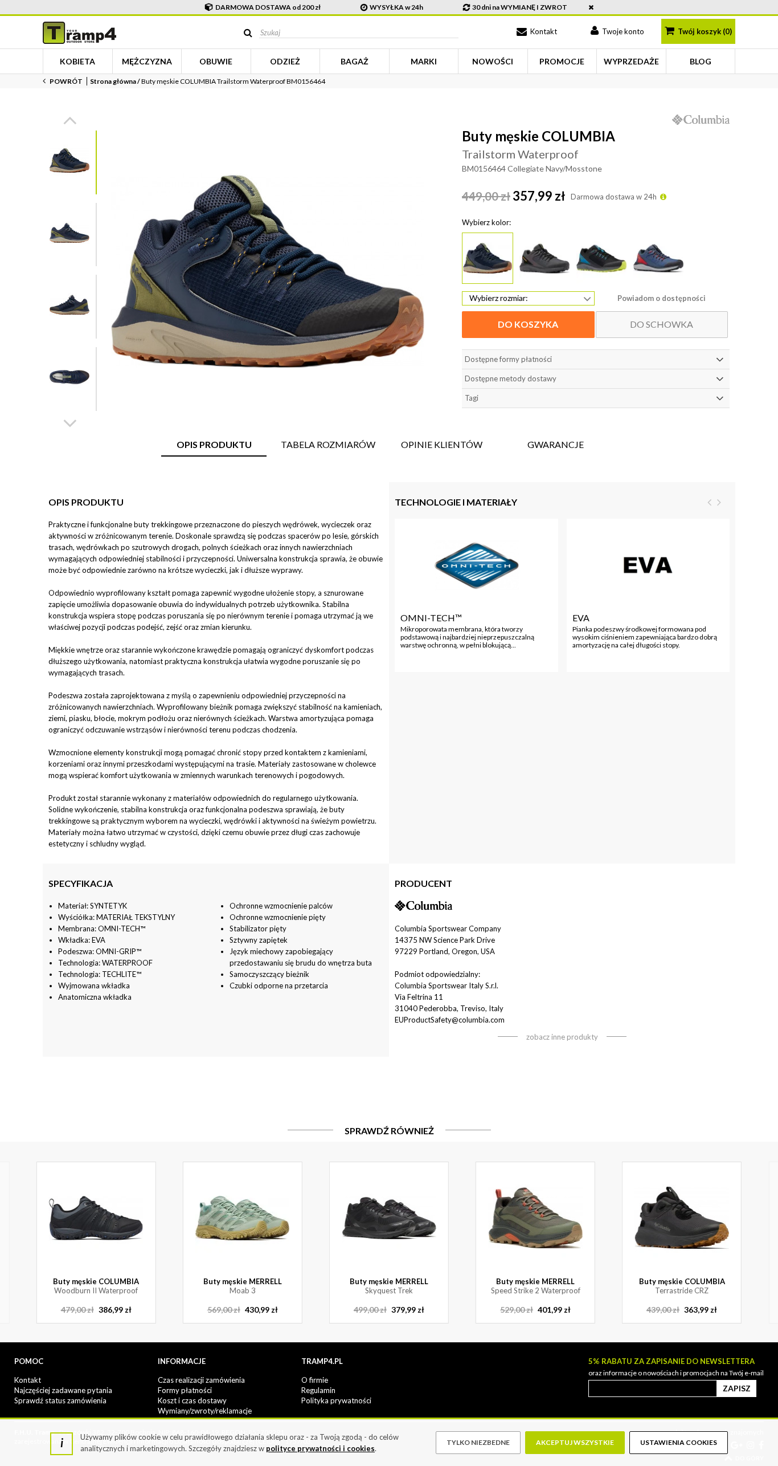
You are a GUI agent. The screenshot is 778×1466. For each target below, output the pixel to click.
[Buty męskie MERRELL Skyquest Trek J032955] (389, 1218)
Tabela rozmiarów (328, 444)
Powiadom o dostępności (661, 298)
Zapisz (737, 1388)
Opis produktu (214, 444)
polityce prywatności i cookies (320, 1448)
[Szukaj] (248, 33)
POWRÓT (65, 81)
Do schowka (661, 324)
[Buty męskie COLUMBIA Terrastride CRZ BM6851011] (682, 1218)
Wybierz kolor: (486, 222)
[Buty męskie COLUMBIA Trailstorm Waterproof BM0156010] (601, 258)
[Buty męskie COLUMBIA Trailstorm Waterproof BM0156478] (658, 258)
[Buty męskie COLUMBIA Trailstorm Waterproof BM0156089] (544, 258)
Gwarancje (555, 444)
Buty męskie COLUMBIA (96, 1286)
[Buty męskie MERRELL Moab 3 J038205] (242, 1218)
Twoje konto (622, 31)
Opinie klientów (441, 444)
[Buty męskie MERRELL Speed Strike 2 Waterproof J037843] (536, 1218)
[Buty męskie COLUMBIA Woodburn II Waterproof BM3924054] (96, 1218)
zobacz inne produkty (562, 1036)
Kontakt (543, 31)
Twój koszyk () (704, 31)
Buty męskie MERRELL (242, 1286)
